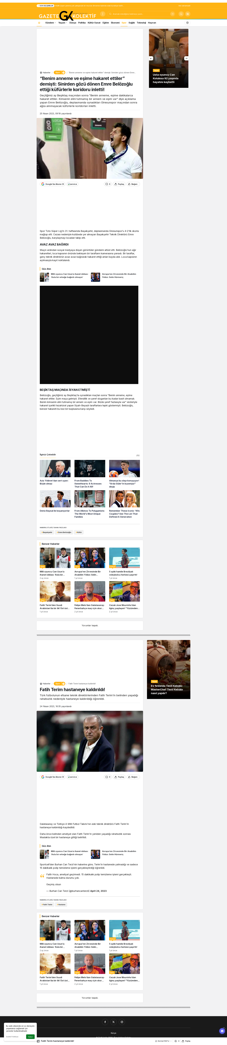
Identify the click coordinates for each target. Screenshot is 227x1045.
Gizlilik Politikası (12, 1037)
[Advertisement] (90, 50)
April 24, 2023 (98, 891)
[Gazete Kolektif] (67, 16)
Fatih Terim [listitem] (47, 904)
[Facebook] (105, 1022)
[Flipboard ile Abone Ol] (72, 184)
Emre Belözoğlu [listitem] (64, 532)
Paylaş (187, 1041)
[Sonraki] (186, 58)
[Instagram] (122, 1022)
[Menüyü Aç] (102, 14)
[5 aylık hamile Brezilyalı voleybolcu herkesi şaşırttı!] (124, 563)
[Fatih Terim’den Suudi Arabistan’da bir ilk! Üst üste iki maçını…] (55, 597)
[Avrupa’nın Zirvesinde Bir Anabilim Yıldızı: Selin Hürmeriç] (115, 277)
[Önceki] (151, 58)
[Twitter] (113, 1022)
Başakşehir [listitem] (47, 532)
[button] (187, 14)
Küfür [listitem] (79, 532)
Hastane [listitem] (61, 904)
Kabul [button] (30, 1037)
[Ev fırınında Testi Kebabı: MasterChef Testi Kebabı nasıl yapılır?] (168, 669)
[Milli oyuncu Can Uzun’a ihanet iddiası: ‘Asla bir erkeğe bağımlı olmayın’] (64, 277)
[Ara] (172, 14)
